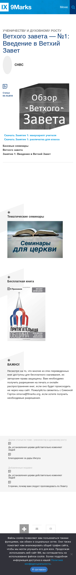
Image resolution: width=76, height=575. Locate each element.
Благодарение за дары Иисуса (24, 458)
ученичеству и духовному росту (32, 30)
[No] (71, 554)
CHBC (19, 64)
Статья (6, 92)
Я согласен (39, 569)
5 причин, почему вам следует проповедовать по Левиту (38, 486)
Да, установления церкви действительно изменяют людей (35, 448)
